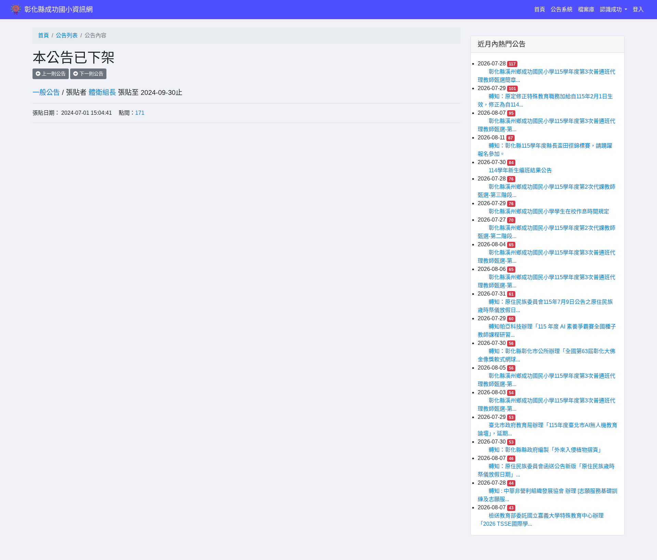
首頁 (541, 9)
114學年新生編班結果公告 (520, 170)
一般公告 (46, 92)
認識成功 (611, 9)
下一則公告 (90, 73)
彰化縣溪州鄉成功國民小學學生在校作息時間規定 (549, 211)
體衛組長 (102, 92)
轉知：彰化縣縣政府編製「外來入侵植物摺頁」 (546, 450)
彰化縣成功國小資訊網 (58, 9)
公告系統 (561, 9)
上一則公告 (53, 73)
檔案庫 (586, 9)
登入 (638, 9)
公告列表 (67, 35)
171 (139, 113)
